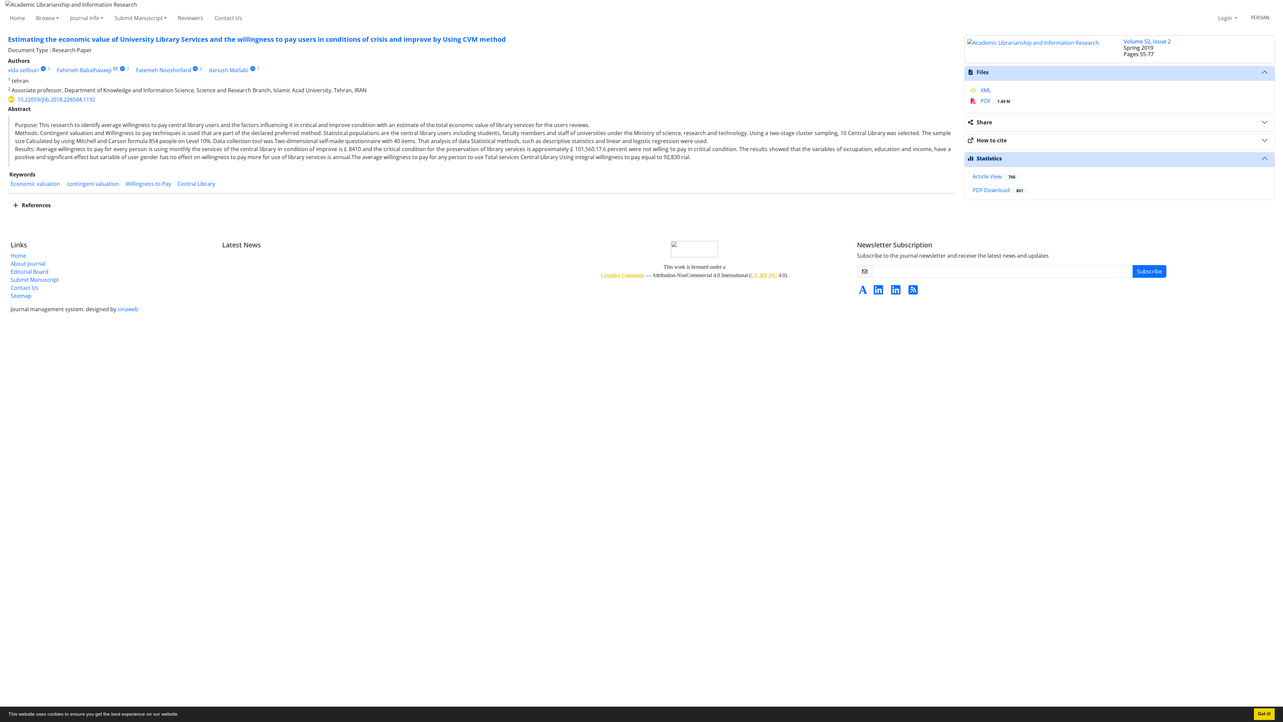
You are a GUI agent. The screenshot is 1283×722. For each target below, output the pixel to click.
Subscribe (1149, 271)
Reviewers (190, 18)
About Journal (28, 263)
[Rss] (913, 291)
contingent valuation (93, 184)
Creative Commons (623, 275)
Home (17, 18)
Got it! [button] (1264, 714)
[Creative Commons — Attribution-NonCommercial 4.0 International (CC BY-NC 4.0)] (694, 248)
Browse (45, 18)
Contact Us (228, 18)
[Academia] (863, 291)
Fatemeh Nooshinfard (163, 70)
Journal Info (84, 18)
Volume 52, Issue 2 (1147, 41)
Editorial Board (29, 271)
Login (1225, 18)
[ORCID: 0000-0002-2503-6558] (253, 69)
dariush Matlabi (228, 70)
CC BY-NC (764, 275)
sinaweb (128, 309)
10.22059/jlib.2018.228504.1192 (56, 99)
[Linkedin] (878, 291)
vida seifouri (23, 70)
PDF (994, 101)
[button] (181, 715)
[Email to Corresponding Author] (115, 69)
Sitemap (21, 295)
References (35, 205)
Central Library (196, 184)
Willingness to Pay (148, 184)
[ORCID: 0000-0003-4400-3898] (43, 69)
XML (985, 90)
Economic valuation (35, 184)
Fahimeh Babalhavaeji (84, 70)
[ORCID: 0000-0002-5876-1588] (122, 69)
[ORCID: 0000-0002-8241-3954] (195, 69)
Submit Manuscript (139, 18)
